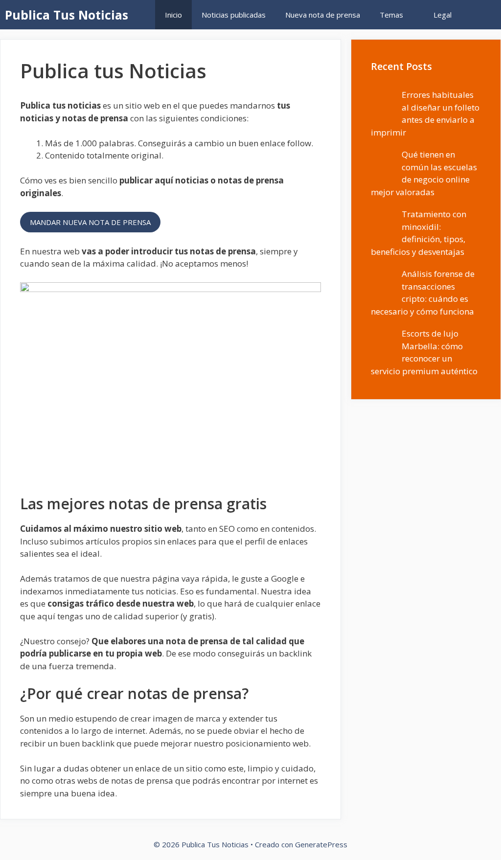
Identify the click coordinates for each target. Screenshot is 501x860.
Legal (442, 15)
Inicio (173, 15)
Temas (391, 15)
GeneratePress (321, 844)
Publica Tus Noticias (66, 14)
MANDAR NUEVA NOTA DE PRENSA (90, 222)
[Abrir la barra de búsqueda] (486, 14)
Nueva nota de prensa (322, 15)
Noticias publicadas (234, 15)
